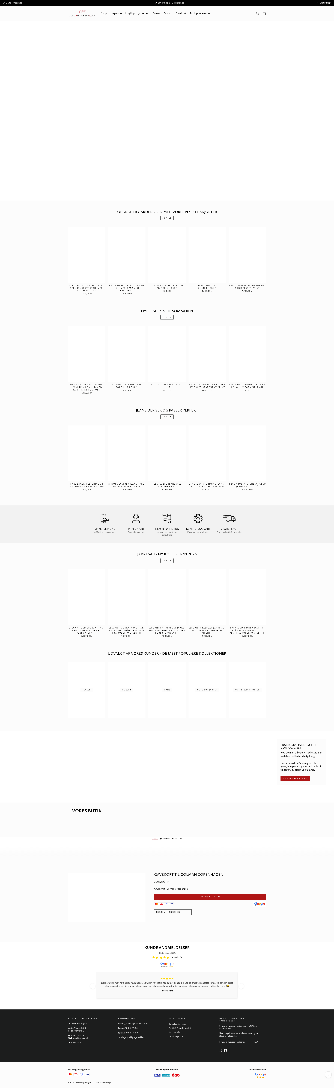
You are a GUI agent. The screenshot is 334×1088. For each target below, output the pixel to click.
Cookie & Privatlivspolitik (179, 1028)
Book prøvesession (200, 13)
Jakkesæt (143, 13)
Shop (104, 13)
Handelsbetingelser (177, 1024)
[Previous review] (92, 986)
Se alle (167, 218)
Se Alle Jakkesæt (295, 778)
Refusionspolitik (175, 1036)
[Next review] (241, 986)
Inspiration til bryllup (123, 13)
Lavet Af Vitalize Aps (103, 1083)
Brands (168, 13)
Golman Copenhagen (82, 1083)
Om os (156, 13)
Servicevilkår (174, 1032)
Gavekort (181, 13)
